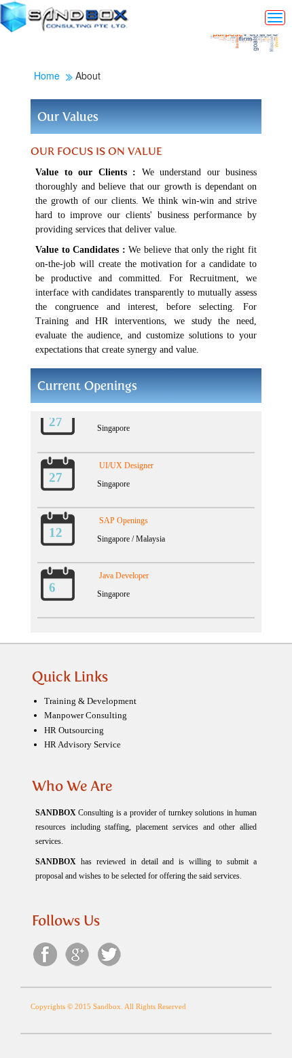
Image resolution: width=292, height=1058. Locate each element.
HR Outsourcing (74, 730)
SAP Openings (123, 517)
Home (48, 75)
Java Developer (124, 572)
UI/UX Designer (126, 462)
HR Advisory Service (82, 744)
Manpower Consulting (85, 715)
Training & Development (90, 701)
